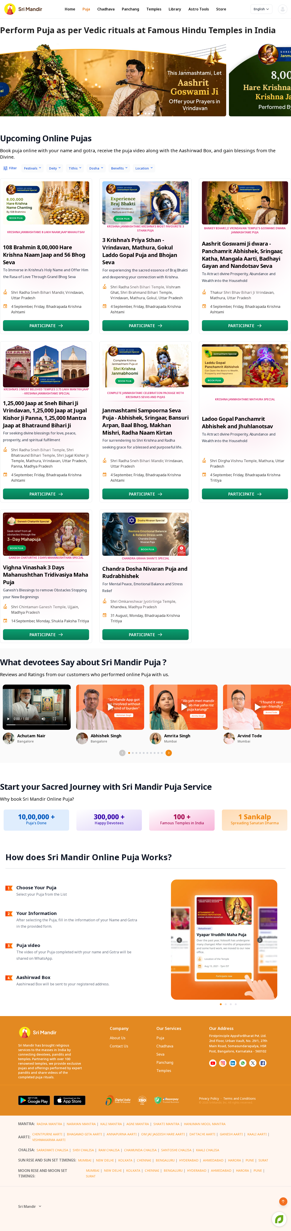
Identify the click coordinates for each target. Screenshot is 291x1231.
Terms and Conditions (239, 1098)
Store (221, 9)
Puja (86, 9)
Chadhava (106, 9)
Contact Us (119, 1046)
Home (70, 9)
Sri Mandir (27, 1206)
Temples (153, 9)
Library (175, 9)
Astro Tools (198, 9)
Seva (160, 1054)
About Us (117, 1037)
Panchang (130, 9)
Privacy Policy (209, 1098)
